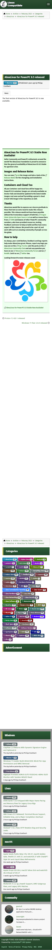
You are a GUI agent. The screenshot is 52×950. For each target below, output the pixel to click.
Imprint (4, 947)
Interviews (10, 586)
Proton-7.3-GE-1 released (15, 318)
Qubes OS (9, 616)
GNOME (23, 578)
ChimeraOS (37, 567)
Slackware (27, 624)
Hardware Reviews (26, 582)
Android (41, 559)
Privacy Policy (27, 947)
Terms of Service (14, 947)
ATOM (40, 947)
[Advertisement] (26, 46)
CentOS (22, 567)
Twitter (24, 253)
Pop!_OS (21, 613)
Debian (9, 571)
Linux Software (11, 601)
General (42, 574)
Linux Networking (12, 597)
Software (10, 628)
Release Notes (9, 178)
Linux (35, 586)
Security (26, 620)
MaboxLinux (28, 601)
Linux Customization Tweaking (16, 590)
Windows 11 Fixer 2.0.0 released (34, 323)
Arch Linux (24, 563)
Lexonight (20, 917)
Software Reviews (28, 628)
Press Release (36, 613)
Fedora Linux (11, 574)
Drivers (23, 571)
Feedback (28, 574)
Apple (10, 851)
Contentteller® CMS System (21, 942)
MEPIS (40, 605)
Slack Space (11, 624)
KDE (24, 586)
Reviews (38, 616)
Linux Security (31, 597)
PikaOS (8, 613)
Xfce (8, 639)
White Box (38, 635)
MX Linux (9, 609)
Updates (23, 635)
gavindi (19, 906)
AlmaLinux (11, 83)
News (6, 93)
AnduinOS (9, 563)
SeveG (18, 927)
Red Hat (23, 616)
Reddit (6, 253)
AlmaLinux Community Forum (27, 251)
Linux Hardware (12, 594)
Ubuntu (9, 635)
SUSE (24, 632)
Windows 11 (11, 758)
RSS (35, 947)
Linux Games (39, 590)
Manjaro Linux (26, 605)
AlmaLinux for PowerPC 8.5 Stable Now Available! (24, 308)
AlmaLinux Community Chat (14, 248)
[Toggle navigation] (48, 4)
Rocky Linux (10, 620)
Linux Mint (28, 594)
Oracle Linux (37, 609)
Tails (36, 632)
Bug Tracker (23, 246)
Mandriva (10, 605)
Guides (36, 578)
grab (18, 175)
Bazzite (38, 563)
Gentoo (9, 578)
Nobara (22, 609)
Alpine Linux (26, 559)
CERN (12, 220)
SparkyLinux (10, 632)
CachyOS (9, 567)
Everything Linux (40, 571)
